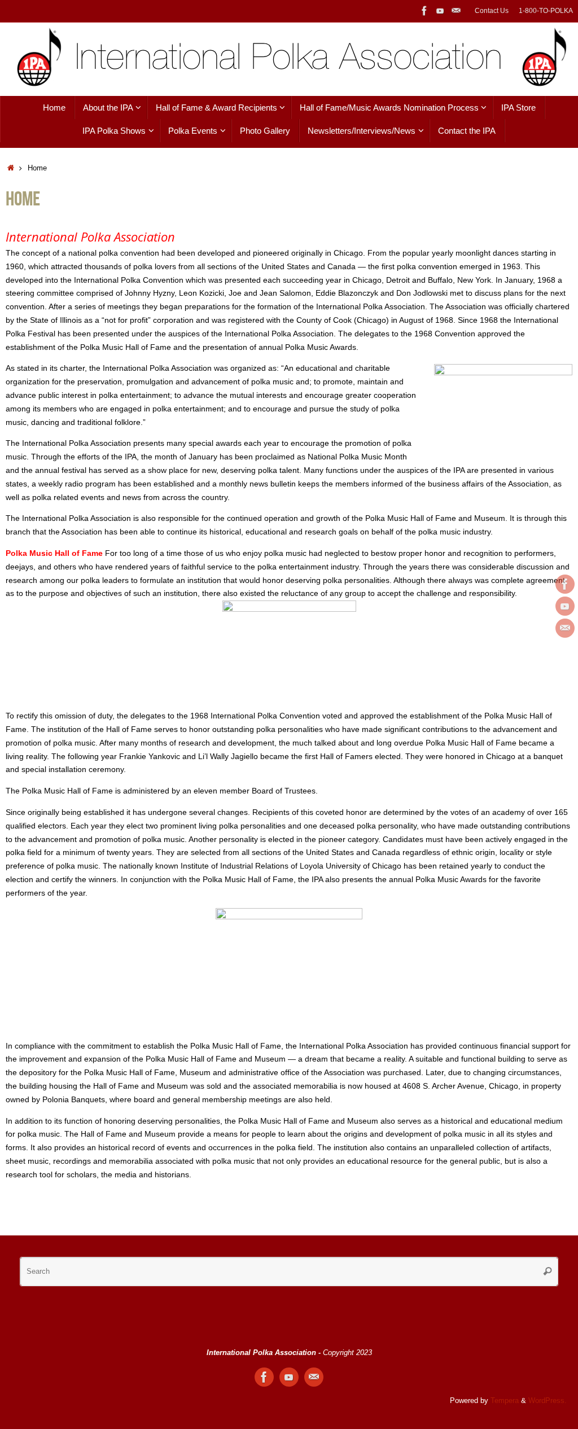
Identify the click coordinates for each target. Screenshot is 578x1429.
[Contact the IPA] (456, 11)
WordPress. (547, 1401)
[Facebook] (424, 11)
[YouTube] (440, 11)
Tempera (505, 1401)
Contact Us (492, 11)
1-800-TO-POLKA (546, 11)
